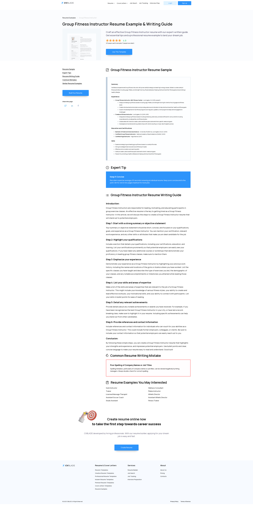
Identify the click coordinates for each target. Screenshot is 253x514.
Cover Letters (121, 3)
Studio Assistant (112, 401)
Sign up (184, 3)
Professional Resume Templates (106, 476)
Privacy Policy (174, 501)
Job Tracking (143, 3)
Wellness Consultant (155, 388)
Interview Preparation (135, 479)
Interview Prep (155, 3)
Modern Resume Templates (104, 479)
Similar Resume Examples (72, 83)
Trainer (108, 391)
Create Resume (126, 447)
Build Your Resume (75, 93)
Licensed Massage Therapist (116, 394)
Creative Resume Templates (104, 473)
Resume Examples (101, 489)
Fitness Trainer (153, 401)
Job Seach (133, 3)
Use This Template (119, 52)
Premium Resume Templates (104, 483)
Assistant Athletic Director (157, 397)
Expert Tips (66, 73)
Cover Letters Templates (103, 486)
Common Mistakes (69, 80)
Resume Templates (101, 470)
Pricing (162, 473)
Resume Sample (68, 69)
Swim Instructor (111, 388)
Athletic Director (154, 394)
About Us (163, 470)
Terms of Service (186, 501)
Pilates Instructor (154, 391)
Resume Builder (133, 470)
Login (170, 3)
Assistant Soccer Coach (115, 397)
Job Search (131, 473)
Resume (110, 3)
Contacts (163, 476)
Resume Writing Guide (71, 76)
